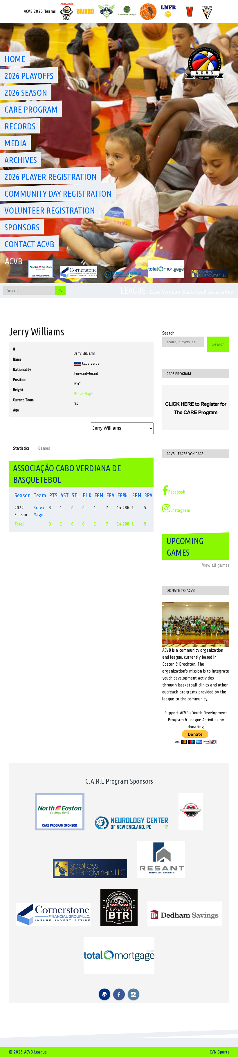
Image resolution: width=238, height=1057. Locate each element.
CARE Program (31, 109)
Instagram (180, 510)
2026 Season (25, 92)
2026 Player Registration (50, 177)
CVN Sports (219, 1052)
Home (14, 59)
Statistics (21, 448)
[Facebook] (119, 994)
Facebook (176, 492)
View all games (215, 565)
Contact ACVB (29, 244)
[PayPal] (104, 994)
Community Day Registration (57, 193)
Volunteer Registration (49, 210)
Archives (20, 160)
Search (168, 333)
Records (19, 126)
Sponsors (21, 227)
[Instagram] (133, 994)
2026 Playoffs (28, 76)
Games (44, 448)
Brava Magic (83, 394)
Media (15, 143)
